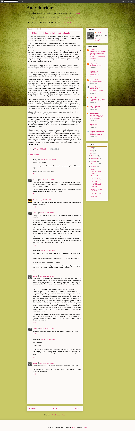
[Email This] (51, 149)
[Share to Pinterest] (58, 149)
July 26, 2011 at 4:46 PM (47, 276)
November (94, 158)
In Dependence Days (95, 65)
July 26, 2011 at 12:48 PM (48, 159)
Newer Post (32, 408)
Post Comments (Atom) (58, 415)
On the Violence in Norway (96, 190)
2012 (91, 150)
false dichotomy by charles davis (96, 87)
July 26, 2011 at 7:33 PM (47, 363)
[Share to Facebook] (56, 149)
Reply (34, 174)
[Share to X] (55, 149)
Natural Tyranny (96, 178)
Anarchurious (40, 8)
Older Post (77, 408)
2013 (91, 148)
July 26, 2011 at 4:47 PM (47, 328)
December (94, 156)
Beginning (94, 196)
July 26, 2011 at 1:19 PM (47, 212)
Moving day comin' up (96, 134)
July (92, 169)
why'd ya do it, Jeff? (95, 74)
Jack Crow (67, 22)
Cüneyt (35, 180)
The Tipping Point (96, 193)
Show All (105, 139)
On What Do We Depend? (96, 172)
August (93, 166)
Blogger (85, 427)
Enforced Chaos (96, 176)
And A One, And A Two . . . (97, 81)
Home (55, 408)
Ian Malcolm (67, 17)
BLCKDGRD (93, 50)
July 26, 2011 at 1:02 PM (47, 180)
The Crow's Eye (95, 106)
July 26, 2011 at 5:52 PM (48, 339)
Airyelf (73, 427)
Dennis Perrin (94, 80)
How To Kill (93, 108)
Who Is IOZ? (94, 124)
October (94, 161)
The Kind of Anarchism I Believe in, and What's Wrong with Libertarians (96, 116)
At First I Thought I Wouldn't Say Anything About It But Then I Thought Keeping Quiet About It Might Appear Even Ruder (98, 55)
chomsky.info (94, 113)
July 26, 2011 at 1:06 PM (47, 200)
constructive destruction (94, 71)
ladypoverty (94, 64)
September (95, 164)
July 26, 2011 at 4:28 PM (48, 250)
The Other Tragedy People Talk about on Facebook (96, 184)
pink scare (93, 97)
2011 (91, 153)
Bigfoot (92, 126)
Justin (78, 13)
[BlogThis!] (53, 149)
